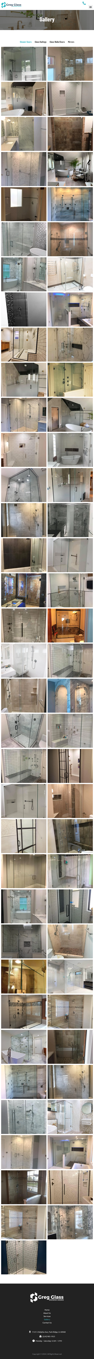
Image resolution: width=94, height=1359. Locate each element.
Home (47, 1310)
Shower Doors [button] (26, 41)
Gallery (47, 1319)
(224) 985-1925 (49, 1336)
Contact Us (47, 1323)
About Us (47, 1313)
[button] (90, 7)
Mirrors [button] (71, 41)
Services (47, 1316)
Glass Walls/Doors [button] (57, 41)
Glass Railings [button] (40, 41)
